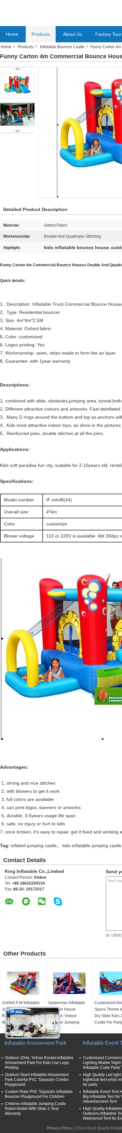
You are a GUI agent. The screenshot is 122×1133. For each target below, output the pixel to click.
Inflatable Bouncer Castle (62, 47)
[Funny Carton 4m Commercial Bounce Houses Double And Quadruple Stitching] (17, 85)
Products (41, 34)
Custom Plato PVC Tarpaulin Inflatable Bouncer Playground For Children (39, 1094)
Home (12, 34)
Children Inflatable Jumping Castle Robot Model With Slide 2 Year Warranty (35, 1108)
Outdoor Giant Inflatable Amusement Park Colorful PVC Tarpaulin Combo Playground (37, 1079)
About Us (72, 34)
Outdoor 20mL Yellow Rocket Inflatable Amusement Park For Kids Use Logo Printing (39, 1063)
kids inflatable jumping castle (91, 845)
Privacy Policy (59, 1128)
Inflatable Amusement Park (35, 1043)
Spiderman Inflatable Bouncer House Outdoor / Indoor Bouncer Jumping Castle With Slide (66, 1015)
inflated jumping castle (34, 845)
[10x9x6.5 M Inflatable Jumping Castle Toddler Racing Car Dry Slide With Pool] (23, 983)
